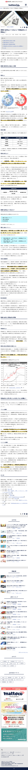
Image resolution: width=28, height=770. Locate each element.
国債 (13, 34)
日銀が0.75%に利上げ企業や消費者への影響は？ (15, 580)
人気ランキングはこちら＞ (23, 652)
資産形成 (19, 528)
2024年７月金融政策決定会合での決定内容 (16, 497)
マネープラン (19, 679)
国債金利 (10, 493)
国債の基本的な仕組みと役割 (9, 40)
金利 (20, 34)
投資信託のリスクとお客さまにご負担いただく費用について (11, 755)
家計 (22, 677)
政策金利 (16, 34)
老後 (3, 679)
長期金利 (24, 34)
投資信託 (14, 528)
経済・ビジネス (8, 34)
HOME (1, 8)
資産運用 (9, 677)
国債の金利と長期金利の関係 (9, 44)
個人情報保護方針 (4, 756)
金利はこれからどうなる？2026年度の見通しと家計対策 (17, 575)
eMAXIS (22, 663)
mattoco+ (12, 665)
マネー (3, 34)
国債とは (9, 489)
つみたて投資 (10, 679)
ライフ (18, 561)
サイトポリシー (18, 752)
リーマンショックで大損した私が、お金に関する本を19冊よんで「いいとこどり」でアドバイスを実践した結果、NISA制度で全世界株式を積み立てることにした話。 (17, 526)
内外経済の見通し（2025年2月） (15, 387)
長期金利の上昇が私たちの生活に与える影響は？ (13, 46)
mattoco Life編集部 (10, 26)
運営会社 (11, 752)
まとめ (4, 47)
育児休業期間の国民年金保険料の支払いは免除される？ (16, 560)
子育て (16, 677)
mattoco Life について (5, 752)
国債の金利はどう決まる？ (8, 42)
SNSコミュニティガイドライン (6, 753)
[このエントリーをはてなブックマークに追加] (26, 27)
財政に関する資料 (9, 111)
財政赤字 (16, 498)
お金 (3, 677)
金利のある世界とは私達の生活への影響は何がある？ (16, 585)
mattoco (4, 665)
